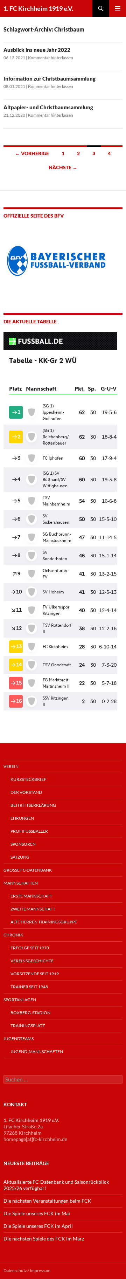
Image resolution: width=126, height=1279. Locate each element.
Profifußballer (29, 831)
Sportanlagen (20, 999)
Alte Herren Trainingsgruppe (43, 921)
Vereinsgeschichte (32, 960)
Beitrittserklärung (33, 805)
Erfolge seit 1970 (29, 947)
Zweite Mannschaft (32, 909)
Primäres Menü (117, 8)
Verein (11, 766)
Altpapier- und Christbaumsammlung (48, 107)
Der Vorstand (26, 792)
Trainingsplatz (27, 1025)
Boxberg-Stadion (30, 1012)
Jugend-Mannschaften (36, 1051)
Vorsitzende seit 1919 (34, 973)
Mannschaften (21, 883)
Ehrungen (22, 818)
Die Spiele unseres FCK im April (38, 1226)
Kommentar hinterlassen (50, 57)
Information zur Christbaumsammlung (50, 78)
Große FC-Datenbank (28, 870)
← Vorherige (32, 153)
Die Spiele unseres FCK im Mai (37, 1213)
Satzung (19, 857)
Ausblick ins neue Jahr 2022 (37, 50)
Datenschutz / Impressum (27, 1270)
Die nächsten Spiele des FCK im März (44, 1239)
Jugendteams (19, 1038)
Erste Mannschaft (31, 896)
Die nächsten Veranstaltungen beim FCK (47, 1201)
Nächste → (63, 167)
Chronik (13, 934)
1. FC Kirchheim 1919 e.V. (38, 8)
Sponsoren (23, 844)
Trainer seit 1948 (29, 986)
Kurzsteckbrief (28, 779)
